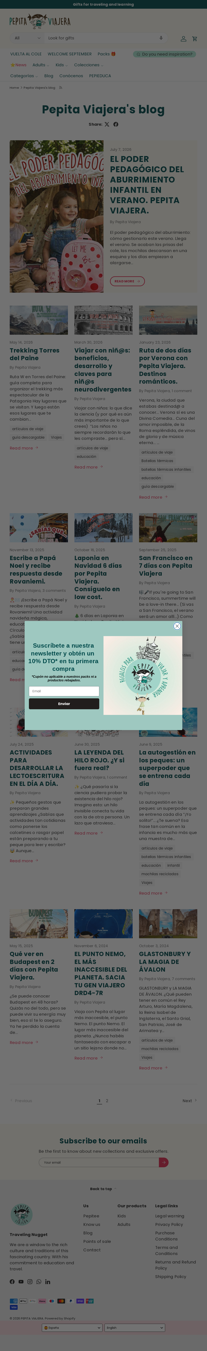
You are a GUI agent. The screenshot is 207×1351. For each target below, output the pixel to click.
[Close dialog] (177, 626)
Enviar (64, 703)
